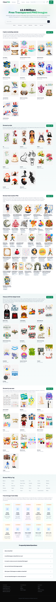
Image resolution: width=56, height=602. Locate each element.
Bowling (4, 381)
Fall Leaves (20, 25)
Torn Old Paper (6, 259)
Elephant (44, 274)
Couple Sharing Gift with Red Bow (15, 272)
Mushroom (30, 25)
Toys (30, 490)
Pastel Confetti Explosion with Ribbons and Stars (25, 258)
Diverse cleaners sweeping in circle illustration (28, 272)
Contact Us (40, 591)
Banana (13, 480)
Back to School (18, 2)
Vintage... (5, 260)
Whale (47, 490)
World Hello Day (21, 274)
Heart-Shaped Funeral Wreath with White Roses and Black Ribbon (18, 215)
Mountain (13, 485)
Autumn (27, 2)
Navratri (25, 216)
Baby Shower (22, 450)
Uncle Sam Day (5, 118)
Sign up (51, 2)
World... (33, 259)
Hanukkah (5, 361)
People (39, 485)
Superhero (5, 490)
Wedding (38, 409)
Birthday (21, 409)
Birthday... (47, 246)
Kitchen (39, 483)
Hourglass (5, 289)
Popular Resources (6, 588)
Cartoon (21, 146)
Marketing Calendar (6, 591)
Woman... (33, 260)
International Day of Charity (25, 57)
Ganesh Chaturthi (23, 361)
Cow (29, 480)
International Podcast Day (42, 77)
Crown (39, 480)
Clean (6, 2)
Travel (4, 470)
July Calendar (19, 246)
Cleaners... (27, 274)
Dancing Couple (26, 218)
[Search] (44, 2)
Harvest (36, 25)
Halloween (14, 2)
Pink (47, 485)
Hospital (30, 483)
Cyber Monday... (42, 260)
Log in (47, 2)
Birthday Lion (32, 230)
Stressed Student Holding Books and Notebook (6, 215)
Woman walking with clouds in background (50, 258)
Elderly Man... (6, 246)
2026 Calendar (5, 409)
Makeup (47, 483)
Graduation (22, 429)
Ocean (30, 485)
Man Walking (12, 246)
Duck (12, 483)
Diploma (47, 480)
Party (4, 429)
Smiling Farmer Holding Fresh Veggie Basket (30, 244)
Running (21, 488)
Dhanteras (47, 230)
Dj (38, 232)
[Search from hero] (48, 21)
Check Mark (22, 480)
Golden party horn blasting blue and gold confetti (37, 215)
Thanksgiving (22, 320)
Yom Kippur (5, 57)
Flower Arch (36, 274)
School (30, 488)
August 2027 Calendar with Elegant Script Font (39, 244)
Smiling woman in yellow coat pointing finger (34, 258)
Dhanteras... (48, 232)
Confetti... (24, 260)
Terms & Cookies (41, 589)
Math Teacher (46, 218)
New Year (39, 450)
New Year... (36, 216)
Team (13, 490)
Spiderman (48, 488)
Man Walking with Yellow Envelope (12, 244)
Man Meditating (15, 260)
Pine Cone (41, 25)
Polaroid (4, 488)
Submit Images (23, 589)
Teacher (23, 2)
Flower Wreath (6, 232)
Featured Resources (6, 589)
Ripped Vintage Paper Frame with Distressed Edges (7, 258)
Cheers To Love (15, 230)
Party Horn (36, 218)
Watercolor (39, 166)
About (39, 586)
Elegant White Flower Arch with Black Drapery (37, 272)
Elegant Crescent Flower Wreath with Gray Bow (6, 229)
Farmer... (29, 246)
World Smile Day (40, 57)
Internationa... (40, 230)
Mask (4, 485)
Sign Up (21, 588)
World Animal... (45, 273)
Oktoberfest (22, 77)
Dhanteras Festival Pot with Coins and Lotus (48, 229)
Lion (30, 232)
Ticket (21, 490)
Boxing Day (22, 340)
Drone (4, 483)
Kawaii (4, 166)
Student (5, 218)
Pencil (25, 25)
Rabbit (13, 488)
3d (3, 146)
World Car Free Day (6, 77)
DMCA (39, 588)
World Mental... (15, 259)
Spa (38, 488)
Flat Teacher (46, 216)
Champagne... (14, 232)
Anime (38, 146)
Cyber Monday (41, 259)
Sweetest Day (14, 274)
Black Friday (5, 320)
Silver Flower (23, 230)
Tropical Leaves (40, 490)
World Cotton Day (40, 340)
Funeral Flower (16, 216)
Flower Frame (22, 483)
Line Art (21, 166)
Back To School (40, 429)
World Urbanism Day (6, 340)
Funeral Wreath (16, 218)
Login (21, 586)
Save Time (5, 287)
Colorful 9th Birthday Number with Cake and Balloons (48, 244)
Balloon (4, 480)
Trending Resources (6, 586)
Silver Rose (23, 232)
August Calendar (39, 246)
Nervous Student (6, 216)
